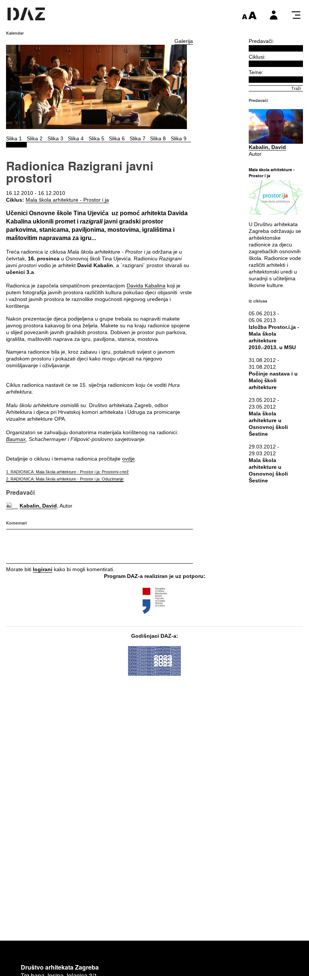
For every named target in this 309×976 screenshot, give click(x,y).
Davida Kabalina (146, 286)
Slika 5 (96, 138)
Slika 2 (35, 138)
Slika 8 (158, 138)
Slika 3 (55, 138)
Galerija (183, 41)
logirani (42, 569)
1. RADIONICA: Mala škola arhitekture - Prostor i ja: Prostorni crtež (67, 472)
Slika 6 (117, 138)
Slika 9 (179, 138)
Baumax (16, 439)
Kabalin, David (38, 506)
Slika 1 (14, 138)
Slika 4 (76, 138)
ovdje (128, 459)
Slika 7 (137, 138)
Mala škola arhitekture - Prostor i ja (67, 200)
